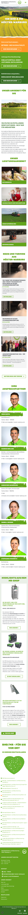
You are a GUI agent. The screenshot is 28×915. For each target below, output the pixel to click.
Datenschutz (4, 899)
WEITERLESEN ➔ (8, 296)
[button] (25, 2)
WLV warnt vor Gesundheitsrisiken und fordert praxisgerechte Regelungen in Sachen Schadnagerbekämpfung (14, 283)
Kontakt (3, 891)
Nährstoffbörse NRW (9, 223)
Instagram (20, 913)
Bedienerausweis (8, 244)
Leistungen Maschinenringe (7, 886)
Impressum (3, 897)
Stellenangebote (5, 890)
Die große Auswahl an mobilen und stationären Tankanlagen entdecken (13, 653)
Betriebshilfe (7, 182)
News (2, 888)
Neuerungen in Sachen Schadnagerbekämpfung (11, 319)
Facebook (25, 913)
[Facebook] (25, 911)
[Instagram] (20, 911)
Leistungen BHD (5, 884)
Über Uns (3, 882)
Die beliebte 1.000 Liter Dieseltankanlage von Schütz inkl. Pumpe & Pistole (14, 604)
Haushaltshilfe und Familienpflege (13, 203)
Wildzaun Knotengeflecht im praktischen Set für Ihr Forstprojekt (12, 702)
